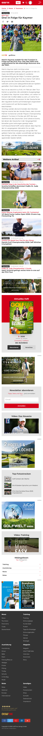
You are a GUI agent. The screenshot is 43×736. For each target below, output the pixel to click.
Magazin (26, 648)
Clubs (3, 626)
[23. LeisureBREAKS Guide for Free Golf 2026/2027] (21, 595)
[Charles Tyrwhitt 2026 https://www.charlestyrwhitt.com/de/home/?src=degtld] (21, 286)
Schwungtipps (28, 621)
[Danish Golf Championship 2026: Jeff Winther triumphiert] (21, 227)
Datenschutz (27, 698)
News (11, 8)
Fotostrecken (27, 690)
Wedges (4, 662)
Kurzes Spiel (27, 624)
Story (25, 660)
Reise (5, 575)
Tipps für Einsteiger (29, 629)
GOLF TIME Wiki (28, 651)
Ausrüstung (7, 568)
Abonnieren (14, 347)
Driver (4, 651)
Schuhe (4, 674)
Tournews (19, 8)
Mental (25, 638)
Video (25, 687)
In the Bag (5, 677)
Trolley (4, 671)
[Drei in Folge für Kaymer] (21, 426)
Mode (3, 679)
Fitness (25, 635)
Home (4, 8)
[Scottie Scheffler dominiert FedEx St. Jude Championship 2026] (21, 171)
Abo (18, 3)
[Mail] (12, 21)
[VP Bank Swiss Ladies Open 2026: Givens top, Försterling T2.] (21, 199)
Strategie (26, 641)
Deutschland (6, 629)
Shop (25, 693)
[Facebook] (3, 21)
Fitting (4, 668)
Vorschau (29, 347)
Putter (4, 665)
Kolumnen (26, 657)
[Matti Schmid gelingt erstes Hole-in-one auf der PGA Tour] (21, 255)
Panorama (5, 624)
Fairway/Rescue (7, 660)
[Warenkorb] (23, 3)
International (6, 696)
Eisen (3, 657)
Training (6, 564)
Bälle (3, 654)
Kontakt (26, 696)
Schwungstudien (28, 632)
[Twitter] (7, 21)
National (4, 690)
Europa (4, 693)
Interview (26, 654)
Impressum (27, 701)
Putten (25, 626)
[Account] (30, 4)
